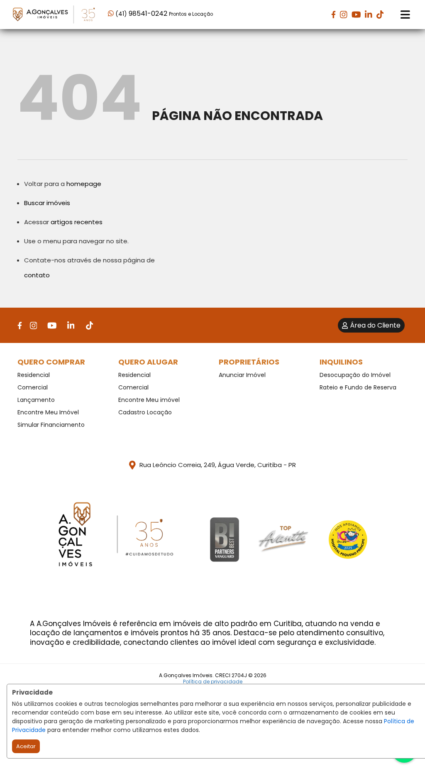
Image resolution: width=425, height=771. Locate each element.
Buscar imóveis (47, 202)
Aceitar (26, 746)
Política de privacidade (212, 681)
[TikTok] (380, 14)
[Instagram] (343, 14)
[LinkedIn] (368, 14)
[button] (161, 14)
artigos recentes (77, 222)
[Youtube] (356, 14)
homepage (83, 183)
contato (37, 275)
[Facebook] (333, 14)
